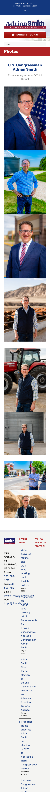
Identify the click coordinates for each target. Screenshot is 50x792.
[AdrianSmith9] (25, 279)
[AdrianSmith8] (25, 413)
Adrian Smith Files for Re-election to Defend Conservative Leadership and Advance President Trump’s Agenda (25, 684)
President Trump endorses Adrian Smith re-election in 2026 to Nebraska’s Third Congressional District (25, 745)
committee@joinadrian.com (25, 6)
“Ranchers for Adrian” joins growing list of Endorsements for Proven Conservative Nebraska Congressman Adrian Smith (25, 622)
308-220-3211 (27, 3)
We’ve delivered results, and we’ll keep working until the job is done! (25, 568)
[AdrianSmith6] (25, 349)
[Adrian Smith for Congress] (25, 151)
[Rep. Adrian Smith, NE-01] (25, 87)
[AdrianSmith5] (25, 490)
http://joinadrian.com (16, 603)
